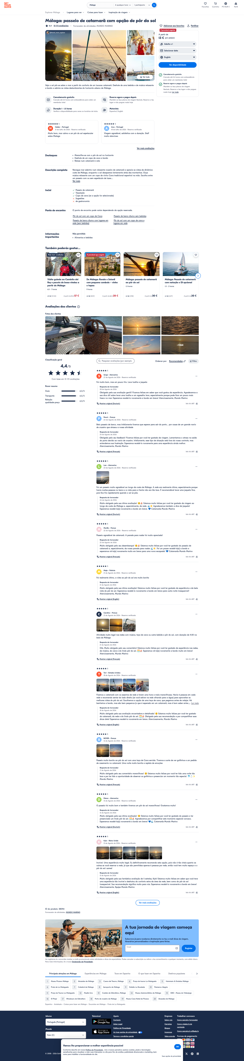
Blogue (167, 1028)
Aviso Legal (117, 1024)
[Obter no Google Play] (101, 1022)
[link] (63, 275)
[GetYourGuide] (7, 5)
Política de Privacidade (122, 1028)
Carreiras (168, 1024)
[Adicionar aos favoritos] (78, 255)
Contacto (117, 1020)
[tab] (63, 973)
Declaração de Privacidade (82, 962)
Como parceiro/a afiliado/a (188, 1031)
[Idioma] (226, 4)
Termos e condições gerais (123, 1036)
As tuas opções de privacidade (125, 1032)
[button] (56, 25)
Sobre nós (168, 1020)
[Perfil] (236, 4)
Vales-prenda (170, 1036)
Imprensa (168, 1032)
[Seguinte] (198, 276)
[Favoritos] (205, 4)
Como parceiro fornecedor (187, 1020)
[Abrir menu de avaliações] (196, 376)
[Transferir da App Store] (101, 1031)
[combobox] (177, 361)
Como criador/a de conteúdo (184, 1025)
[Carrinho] (216, 4)
